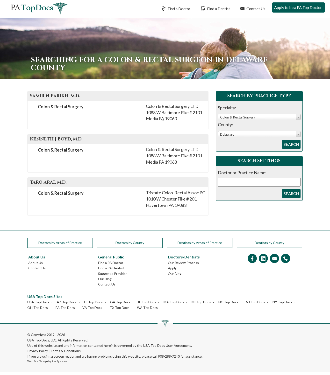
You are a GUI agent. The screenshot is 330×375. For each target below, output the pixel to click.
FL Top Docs (93, 302)
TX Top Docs (119, 308)
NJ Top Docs (255, 302)
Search (291, 144)
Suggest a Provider (112, 273)
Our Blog (105, 279)
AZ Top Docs (67, 302)
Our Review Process (183, 263)
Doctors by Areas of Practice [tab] (60, 243)
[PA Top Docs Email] (274, 259)
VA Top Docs (92, 308)
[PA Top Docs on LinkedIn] (263, 259)
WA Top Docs (147, 308)
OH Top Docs (37, 308)
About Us (35, 263)
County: (225, 124)
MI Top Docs (201, 302)
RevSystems (59, 361)
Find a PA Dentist (111, 268)
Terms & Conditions (65, 351)
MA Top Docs (174, 302)
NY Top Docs (282, 302)
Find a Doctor (178, 8)
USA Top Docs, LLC (41, 340)
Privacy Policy (37, 351)
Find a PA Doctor (110, 263)
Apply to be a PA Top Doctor (298, 7)
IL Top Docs (147, 302)
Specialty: (227, 107)
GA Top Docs (120, 302)
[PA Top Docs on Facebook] (252, 259)
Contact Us (255, 8)
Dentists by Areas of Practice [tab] (200, 243)
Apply (172, 268)
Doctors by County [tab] (129, 243)
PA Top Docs (65, 308)
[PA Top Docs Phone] (285, 259)
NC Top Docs (228, 302)
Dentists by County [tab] (269, 243)
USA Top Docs (38, 302)
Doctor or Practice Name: (242, 172)
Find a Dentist (218, 8)
